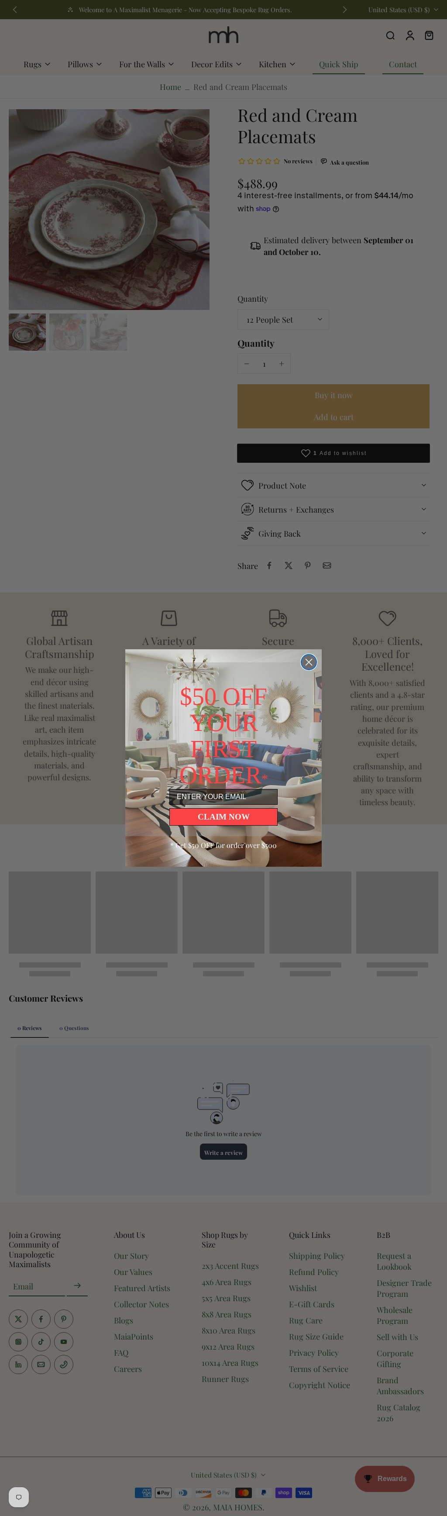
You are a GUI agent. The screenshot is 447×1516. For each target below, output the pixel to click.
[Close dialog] (308, 662)
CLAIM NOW (224, 816)
